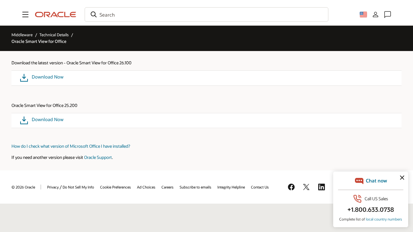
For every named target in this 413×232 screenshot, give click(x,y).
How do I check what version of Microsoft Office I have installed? (70, 146)
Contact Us (260, 187)
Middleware (22, 34)
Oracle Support (98, 157)
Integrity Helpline (231, 187)
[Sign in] (375, 14)
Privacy (53, 187)
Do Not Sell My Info (78, 187)
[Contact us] (387, 14)
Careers (167, 187)
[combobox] (206, 14)
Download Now (47, 77)
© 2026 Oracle (23, 187)
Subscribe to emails (195, 187)
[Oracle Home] (55, 14)
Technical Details (54, 34)
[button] (25, 14)
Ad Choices (146, 187)
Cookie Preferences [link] (115, 187)
